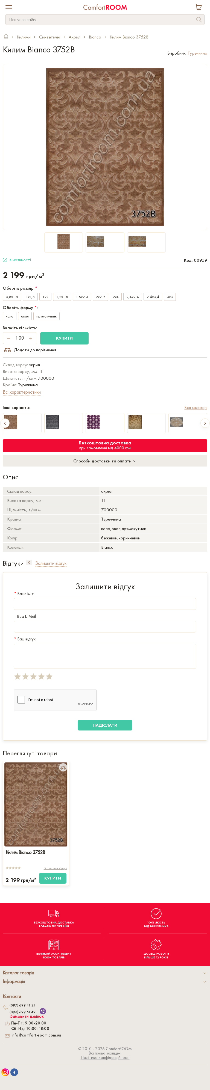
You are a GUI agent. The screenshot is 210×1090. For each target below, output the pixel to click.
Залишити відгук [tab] (50, 563)
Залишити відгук (55, 868)
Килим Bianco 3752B (25, 852)
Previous (5, 423)
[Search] (199, 20)
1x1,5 (30, 296)
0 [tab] (29, 562)
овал (25, 316)
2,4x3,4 (153, 296)
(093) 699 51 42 (23, 1011)
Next (205, 423)
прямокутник (46, 316)
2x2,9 (100, 296)
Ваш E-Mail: (27, 616)
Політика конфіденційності (105, 1057)
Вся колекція (195, 407)
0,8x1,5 (12, 296)
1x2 (45, 296)
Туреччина (197, 53)
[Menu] (8, 7)
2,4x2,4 (132, 296)
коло (9, 316)
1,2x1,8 (62, 296)
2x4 (116, 296)
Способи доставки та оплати (103, 461)
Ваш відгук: (25, 639)
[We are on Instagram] (5, 1072)
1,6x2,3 (82, 296)
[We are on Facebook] (14, 1072)
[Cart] (199, 8)
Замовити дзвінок (27, 1016)
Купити (64, 338)
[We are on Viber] (43, 1011)
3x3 (170, 296)
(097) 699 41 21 (22, 1005)
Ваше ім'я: (24, 593)
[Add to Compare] (63, 767)
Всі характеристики (22, 392)
